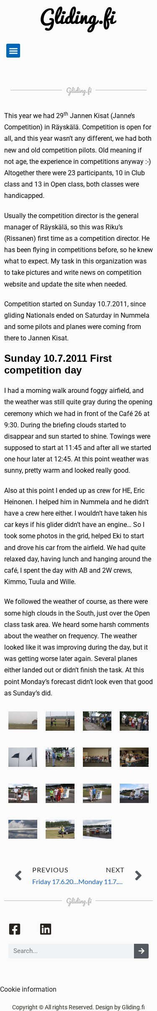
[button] (13, 51)
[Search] (141, 951)
